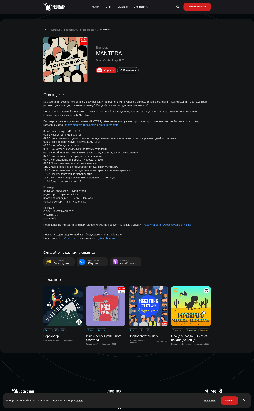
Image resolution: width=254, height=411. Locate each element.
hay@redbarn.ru (105, 238)
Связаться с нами (197, 7)
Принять (229, 400)
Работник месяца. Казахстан (137, 341)
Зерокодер (51, 336)
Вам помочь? (92, 344)
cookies (79, 400)
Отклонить (210, 400)
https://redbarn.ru (68, 238)
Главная (95, 7)
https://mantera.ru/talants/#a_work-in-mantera (91, 124)
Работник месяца (51, 340)
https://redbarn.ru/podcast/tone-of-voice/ (167, 224)
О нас (109, 7)
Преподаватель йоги (143, 336)
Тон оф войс (89, 30)
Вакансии (123, 7)
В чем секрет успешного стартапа (103, 338)
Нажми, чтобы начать (181, 344)
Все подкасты (141, 7)
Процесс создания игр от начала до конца (189, 338)
